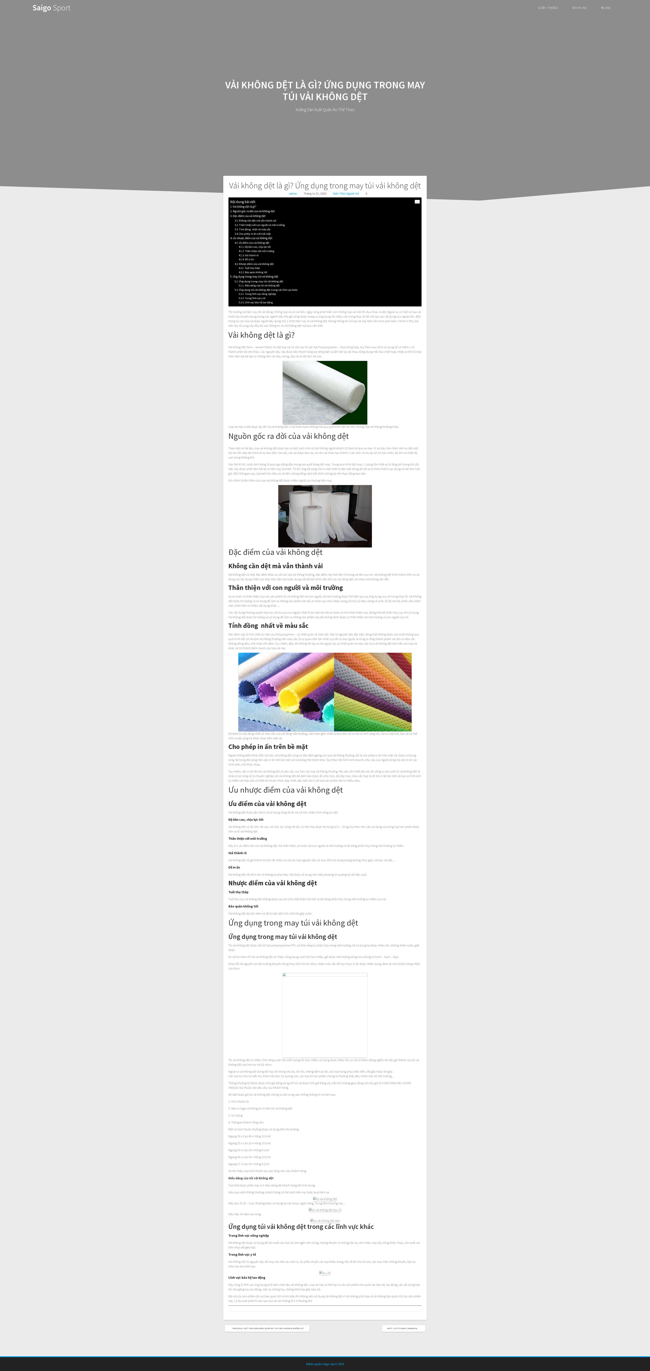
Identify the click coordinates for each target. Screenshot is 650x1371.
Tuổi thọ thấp (252, 268)
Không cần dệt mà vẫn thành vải (257, 220)
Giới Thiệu (548, 8)
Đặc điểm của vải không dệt (249, 216)
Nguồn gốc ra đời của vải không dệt (254, 211)
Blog (606, 8)
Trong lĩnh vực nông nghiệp (260, 294)
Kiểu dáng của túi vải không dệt (262, 285)
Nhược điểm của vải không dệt (256, 264)
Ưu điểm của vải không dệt (254, 242)
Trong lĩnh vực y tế (255, 298)
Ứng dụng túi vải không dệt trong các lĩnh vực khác (268, 289)
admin (293, 193)
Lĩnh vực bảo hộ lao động (259, 302)
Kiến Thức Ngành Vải (346, 193)
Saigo (51, 8)
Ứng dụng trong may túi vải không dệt (255, 276)
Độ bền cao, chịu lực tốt (258, 246)
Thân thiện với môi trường (259, 251)
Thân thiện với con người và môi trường (262, 225)
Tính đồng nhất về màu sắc (254, 229)
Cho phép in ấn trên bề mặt (255, 233)
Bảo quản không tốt (256, 272)
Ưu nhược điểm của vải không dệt (252, 238)
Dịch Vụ (579, 8)
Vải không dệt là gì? (244, 206)
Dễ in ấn (249, 259)
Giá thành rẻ (252, 255)
